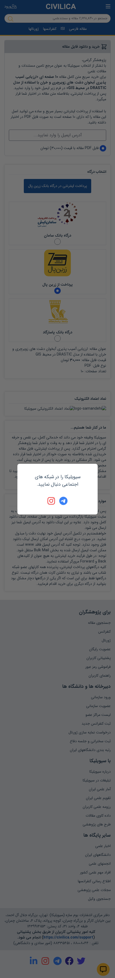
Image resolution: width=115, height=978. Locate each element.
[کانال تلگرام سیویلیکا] (63, 501)
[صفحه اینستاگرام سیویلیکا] (51, 501)
